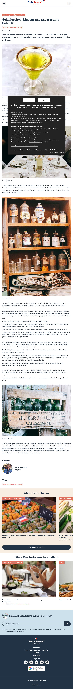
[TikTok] (47, 662)
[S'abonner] (67, 623)
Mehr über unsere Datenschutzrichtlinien (24, 146)
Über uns (36, 647)
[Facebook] (26, 662)
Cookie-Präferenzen (32, 680)
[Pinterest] (36, 662)
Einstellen (29, 100)
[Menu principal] (4, 3)
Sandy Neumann (10, 31)
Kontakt (36, 653)
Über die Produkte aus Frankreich (36, 650)
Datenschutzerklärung (12, 631)
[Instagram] (31, 662)
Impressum (43, 680)
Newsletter (36, 655)
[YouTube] (42, 662)
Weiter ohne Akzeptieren (57, 152)
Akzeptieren (44, 100)
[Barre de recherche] (69, 3)
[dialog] (36, 125)
